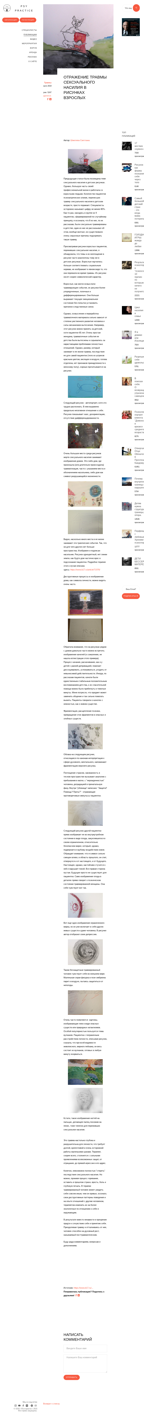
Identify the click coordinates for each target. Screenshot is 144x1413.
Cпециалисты (29, 30)
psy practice (24, 8)
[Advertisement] (85, 120)
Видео (33, 39)
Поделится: (46, 96)
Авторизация (11, 20)
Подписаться (131, 596)
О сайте (32, 61)
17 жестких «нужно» (139, 146)
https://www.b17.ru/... (83, 1288)
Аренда (33, 52)
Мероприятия (29, 44)
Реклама (32, 57)
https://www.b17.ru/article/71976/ (85, 569)
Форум (33, 48)
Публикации (30, 35)
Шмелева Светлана (80, 140)
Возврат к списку (51, 1403)
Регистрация (28, 20)
